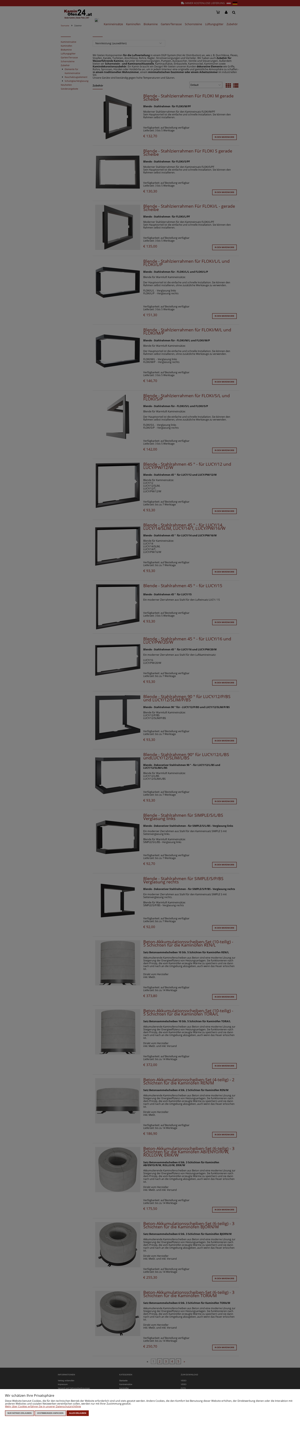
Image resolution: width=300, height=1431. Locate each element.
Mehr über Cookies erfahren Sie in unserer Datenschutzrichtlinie (43, 1406)
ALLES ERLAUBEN (77, 1413)
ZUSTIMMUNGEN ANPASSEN (50, 1413)
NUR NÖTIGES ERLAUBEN (20, 1413)
